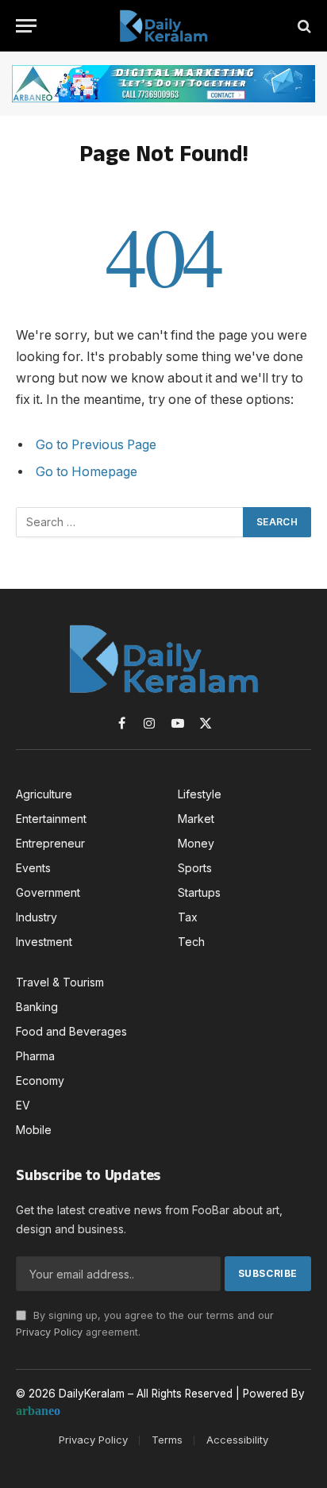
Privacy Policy (49, 1332)
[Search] (302, 26)
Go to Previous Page (96, 444)
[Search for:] (130, 522)
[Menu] (26, 26)
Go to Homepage (86, 471)
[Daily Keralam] (163, 26)
